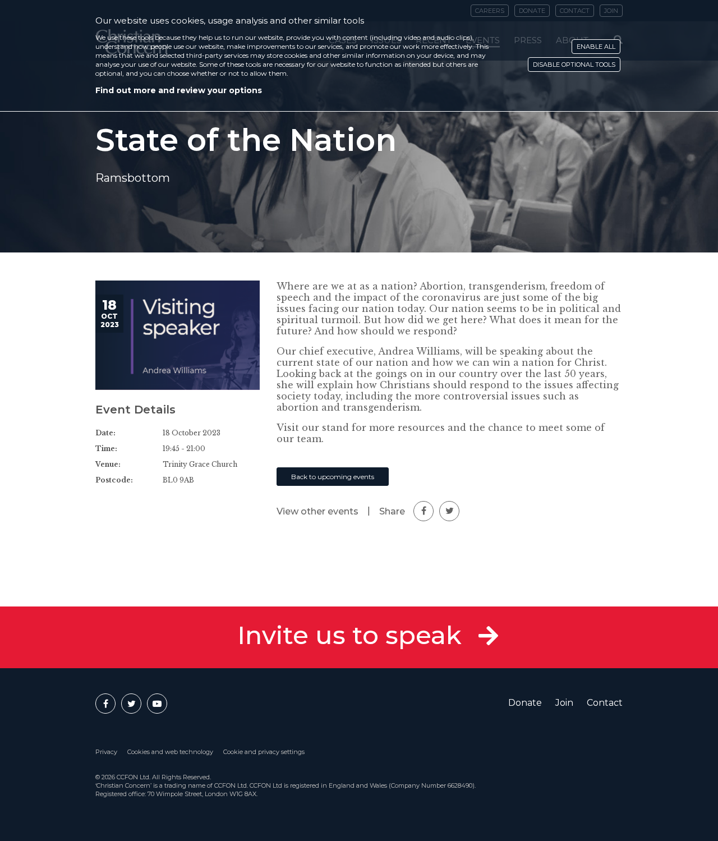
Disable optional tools (574, 64)
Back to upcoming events (332, 476)
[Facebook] (105, 703)
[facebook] (423, 511)
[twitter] (449, 511)
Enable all (596, 46)
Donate (525, 702)
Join (564, 702)
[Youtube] (157, 703)
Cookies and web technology (170, 752)
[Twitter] (131, 703)
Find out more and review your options (178, 90)
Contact (605, 702)
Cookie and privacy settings (264, 752)
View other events (317, 511)
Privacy (106, 752)
